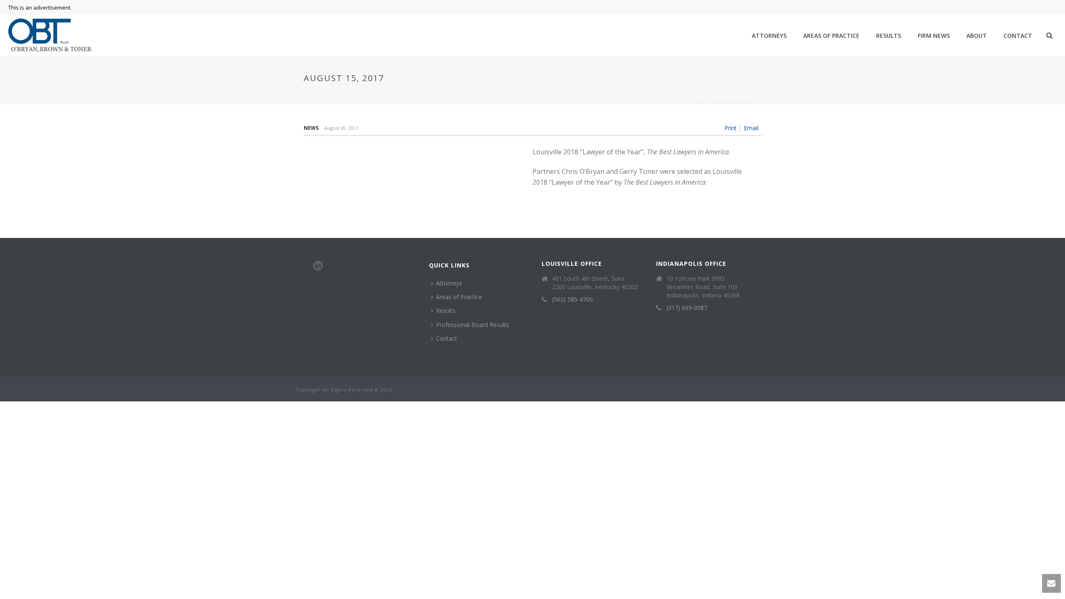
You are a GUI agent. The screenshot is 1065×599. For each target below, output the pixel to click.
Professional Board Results (472, 325)
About (976, 36)
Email (751, 128)
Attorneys (769, 36)
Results (888, 36)
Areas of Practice (831, 36)
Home (700, 96)
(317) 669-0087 (686, 308)
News (311, 127)
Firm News (934, 36)
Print (730, 128)
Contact (1017, 36)
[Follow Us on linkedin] (318, 266)
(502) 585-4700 (572, 299)
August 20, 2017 (341, 128)
